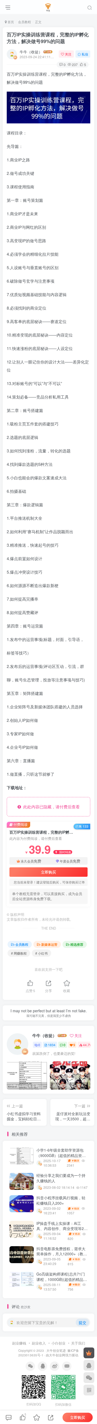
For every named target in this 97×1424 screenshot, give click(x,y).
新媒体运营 (49, 944)
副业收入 (39, 1343)
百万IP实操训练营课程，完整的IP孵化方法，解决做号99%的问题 (48, 38)
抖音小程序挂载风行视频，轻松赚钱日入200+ (60, 1200)
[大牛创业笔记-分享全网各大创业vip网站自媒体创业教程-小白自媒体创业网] (49, 6)
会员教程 (24, 21)
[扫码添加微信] (89, 1377)
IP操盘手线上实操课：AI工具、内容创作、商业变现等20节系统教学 (61, 1228)
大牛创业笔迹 (56, 1350)
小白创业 (58, 1343)
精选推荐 (76, 944)
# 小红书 (41, 953)
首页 (10, 21)
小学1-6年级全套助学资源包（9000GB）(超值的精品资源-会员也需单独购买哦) (61, 1155)
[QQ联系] (89, 1365)
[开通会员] (89, 1352)
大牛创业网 (57, 1355)
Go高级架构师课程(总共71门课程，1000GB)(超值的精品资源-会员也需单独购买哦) (61, 1279)
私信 (85, 54)
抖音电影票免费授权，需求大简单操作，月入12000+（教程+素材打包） (61, 1254)
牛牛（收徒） (31, 51)
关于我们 (78, 1343)
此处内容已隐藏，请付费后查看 (50, 806)
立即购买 (48, 872)
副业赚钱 (19, 1343)
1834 (52, 1044)
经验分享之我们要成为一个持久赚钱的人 (60, 1178)
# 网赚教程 (19, 953)
